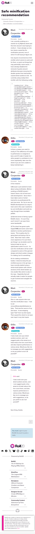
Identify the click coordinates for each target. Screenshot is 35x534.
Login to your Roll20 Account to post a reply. (20, 433)
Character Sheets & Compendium (13, 21)
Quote (20, 39)
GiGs (13, 138)
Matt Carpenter (16, 31)
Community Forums (7, 19)
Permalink (14, 39)
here (18, 528)
